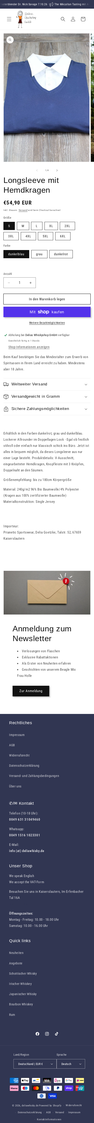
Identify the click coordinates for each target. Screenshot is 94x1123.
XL (51, 226)
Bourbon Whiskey (21, 1004)
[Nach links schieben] (37, 170)
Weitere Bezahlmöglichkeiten (47, 322)
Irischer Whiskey (20, 984)
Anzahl (7, 274)
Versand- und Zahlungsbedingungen (34, 776)
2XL (67, 226)
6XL (63, 236)
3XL (11, 236)
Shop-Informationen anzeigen (29, 347)
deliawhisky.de (30, 1105)
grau (39, 254)
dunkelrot (61, 254)
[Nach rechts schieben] (57, 170)
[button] (9, 19)
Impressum (17, 735)
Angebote (16, 963)
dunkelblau (16, 254)
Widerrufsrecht (19, 755)
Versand (23, 210)
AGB (12, 745)
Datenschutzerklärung (24, 765)
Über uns (15, 786)
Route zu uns (18, 904)
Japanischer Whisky (23, 994)
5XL (45, 236)
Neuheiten (16, 953)
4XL (28, 236)
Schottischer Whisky (23, 973)
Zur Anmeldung (30, 691)
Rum (12, 1015)
